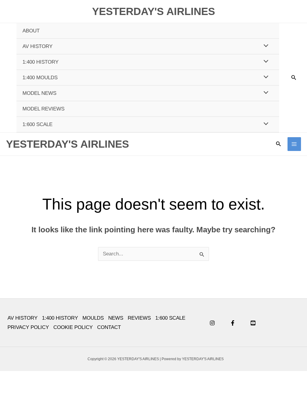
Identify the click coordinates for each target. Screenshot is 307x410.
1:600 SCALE (37, 124)
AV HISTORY (37, 46)
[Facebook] (232, 323)
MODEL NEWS (39, 93)
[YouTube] (253, 323)
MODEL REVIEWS (43, 109)
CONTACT (109, 327)
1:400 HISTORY (40, 62)
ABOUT (31, 31)
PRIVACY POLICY (28, 327)
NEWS (115, 318)
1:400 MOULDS (40, 77)
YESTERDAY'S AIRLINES (153, 11)
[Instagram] (212, 323)
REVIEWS (139, 318)
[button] (294, 78)
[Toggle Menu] (264, 46)
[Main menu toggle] (294, 144)
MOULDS (93, 318)
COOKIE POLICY (73, 327)
